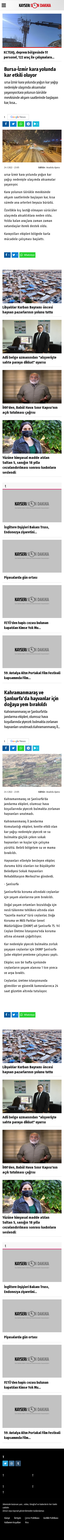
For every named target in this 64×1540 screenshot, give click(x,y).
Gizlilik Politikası (50, 1518)
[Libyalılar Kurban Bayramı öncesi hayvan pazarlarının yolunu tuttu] (32, 286)
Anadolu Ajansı (53, 167)
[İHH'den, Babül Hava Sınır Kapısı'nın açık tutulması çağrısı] (32, 386)
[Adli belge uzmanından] (32, 336)
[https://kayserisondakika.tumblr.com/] (18, 1463)
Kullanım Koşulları (12, 1522)
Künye (7, 1518)
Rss (27, 1522)
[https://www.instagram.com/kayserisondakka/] (11, 1463)
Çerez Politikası (32, 1518)
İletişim (17, 1518)
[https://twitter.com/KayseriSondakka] (5, 1463)
